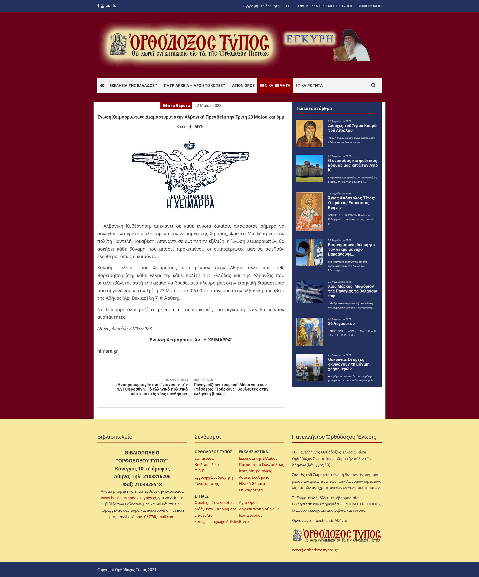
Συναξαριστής (207, 483)
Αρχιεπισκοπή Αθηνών (259, 508)
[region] (327, 45)
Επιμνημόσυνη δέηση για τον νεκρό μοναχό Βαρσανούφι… (351, 249)
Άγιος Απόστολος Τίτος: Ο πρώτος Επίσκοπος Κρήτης (351, 203)
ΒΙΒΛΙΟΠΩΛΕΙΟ (370, 5)
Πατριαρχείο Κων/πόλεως (261, 464)
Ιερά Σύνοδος (250, 515)
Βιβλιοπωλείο (207, 464)
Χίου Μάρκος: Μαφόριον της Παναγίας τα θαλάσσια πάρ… (352, 291)
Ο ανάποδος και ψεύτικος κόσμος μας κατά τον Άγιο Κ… (353, 165)
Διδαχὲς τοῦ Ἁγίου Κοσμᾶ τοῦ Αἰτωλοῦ (352, 128)
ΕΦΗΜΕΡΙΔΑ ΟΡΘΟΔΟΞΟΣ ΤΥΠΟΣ (325, 5)
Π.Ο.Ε (288, 5)
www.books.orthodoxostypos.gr (128, 497)
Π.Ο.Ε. (200, 470)
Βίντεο (244, 521)
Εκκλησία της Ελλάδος (132, 85)
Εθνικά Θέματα (275, 85)
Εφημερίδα (204, 458)
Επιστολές (203, 515)
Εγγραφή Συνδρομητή (214, 477)
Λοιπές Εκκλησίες (254, 477)
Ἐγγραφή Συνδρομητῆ (261, 5)
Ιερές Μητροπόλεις (255, 470)
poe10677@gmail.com (154, 516)
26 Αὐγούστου (341, 323)
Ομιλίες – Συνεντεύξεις (214, 502)
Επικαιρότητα (309, 85)
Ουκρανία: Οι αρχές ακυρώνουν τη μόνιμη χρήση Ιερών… (348, 364)
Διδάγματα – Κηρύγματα (216, 508)
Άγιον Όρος (243, 85)
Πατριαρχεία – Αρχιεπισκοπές (193, 85)
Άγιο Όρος (248, 502)
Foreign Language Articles (217, 521)
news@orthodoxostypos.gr (315, 549)
